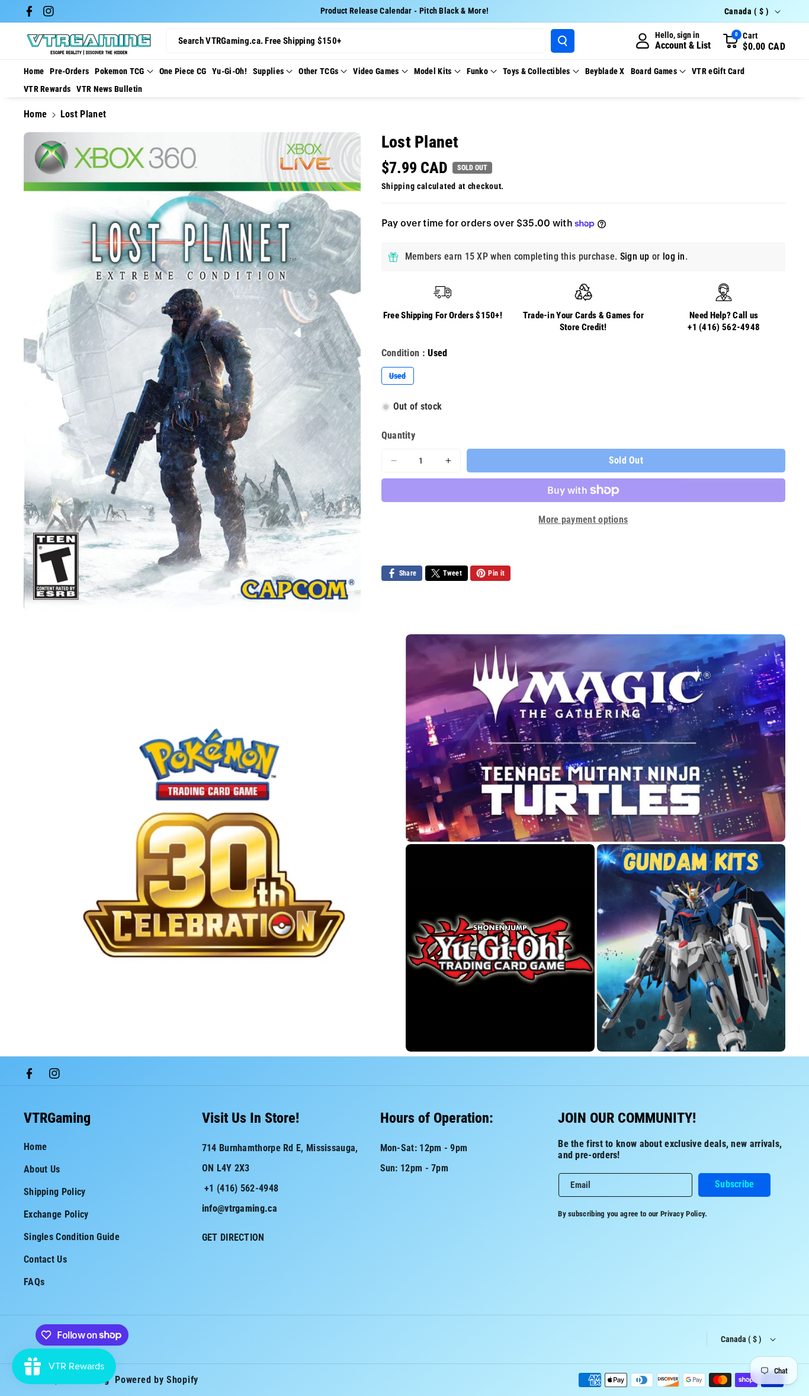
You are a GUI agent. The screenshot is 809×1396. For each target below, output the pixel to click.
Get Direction (233, 1237)
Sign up (635, 256)
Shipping (398, 186)
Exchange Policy (56, 1214)
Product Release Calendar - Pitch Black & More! (404, 10)
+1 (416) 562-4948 (724, 327)
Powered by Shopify (156, 1379)
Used (401, 377)
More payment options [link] (583, 519)
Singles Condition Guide (72, 1236)
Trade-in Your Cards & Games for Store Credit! (583, 321)
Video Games (376, 71)
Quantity (398, 435)
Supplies (268, 71)
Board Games (654, 71)
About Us (42, 1169)
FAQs (34, 1282)
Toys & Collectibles (536, 71)
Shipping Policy (55, 1191)
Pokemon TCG (119, 71)
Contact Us (45, 1259)
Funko (478, 71)
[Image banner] (213, 843)
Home (35, 114)
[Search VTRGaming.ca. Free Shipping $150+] (562, 41)
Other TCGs (318, 71)
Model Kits (433, 71)
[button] (754, 41)
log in (674, 256)
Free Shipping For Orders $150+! (442, 315)
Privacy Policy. (684, 1213)
